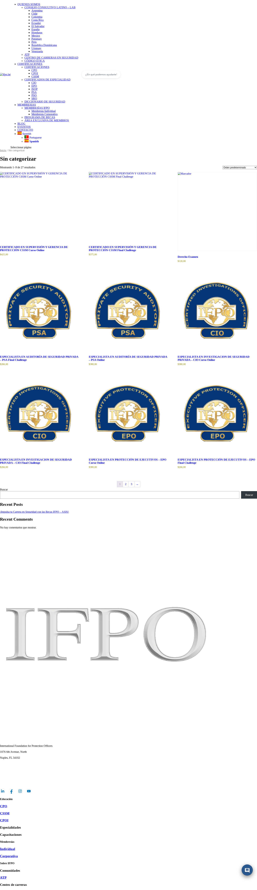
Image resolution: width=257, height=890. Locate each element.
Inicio (3, 150)
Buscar (4, 489)
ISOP (34, 89)
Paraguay (36, 38)
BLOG (21, 123)
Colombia (36, 16)
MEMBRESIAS (26, 104)
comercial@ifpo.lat (10, 763)
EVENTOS (24, 126)
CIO (33, 82)
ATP (27, 54)
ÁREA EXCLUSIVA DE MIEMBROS (46, 120)
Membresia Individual (43, 111)
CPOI (34, 73)
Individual (7, 849)
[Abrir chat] (247, 870)
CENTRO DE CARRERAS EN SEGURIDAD (51, 57)
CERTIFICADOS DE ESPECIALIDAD (47, 79)
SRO (34, 98)
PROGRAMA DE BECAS (39, 117)
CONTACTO (25, 129)
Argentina (36, 10)
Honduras (36, 32)
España (35, 29)
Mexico (35, 35)
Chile (34, 13)
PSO (34, 95)
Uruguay (36, 48)
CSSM (35, 76)
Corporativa (9, 856)
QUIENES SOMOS (28, 4)
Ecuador (36, 23)
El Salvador (37, 26)
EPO (34, 85)
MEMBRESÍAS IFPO (37, 107)
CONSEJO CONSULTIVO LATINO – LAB (50, 7)
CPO (34, 70)
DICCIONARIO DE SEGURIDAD (44, 101)
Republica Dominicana (44, 45)
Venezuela (37, 51)
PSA (34, 92)
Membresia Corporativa (44, 114)
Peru (34, 41)
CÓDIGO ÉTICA (34, 60)
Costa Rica (37, 19)
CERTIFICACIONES (29, 63)
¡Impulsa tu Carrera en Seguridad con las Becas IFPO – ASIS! (34, 511)
